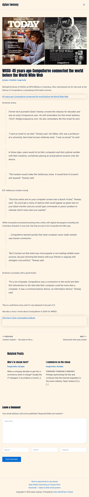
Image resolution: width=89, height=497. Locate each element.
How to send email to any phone (44, 481)
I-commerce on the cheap (58, 362)
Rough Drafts (21, 80)
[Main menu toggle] (84, 4)
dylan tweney (10, 4)
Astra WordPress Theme (63, 492)
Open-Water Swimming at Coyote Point (44, 485)
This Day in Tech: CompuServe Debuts (18, 318)
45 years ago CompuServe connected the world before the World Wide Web (35, 96)
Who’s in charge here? (18, 362)
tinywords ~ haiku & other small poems (44, 488)
